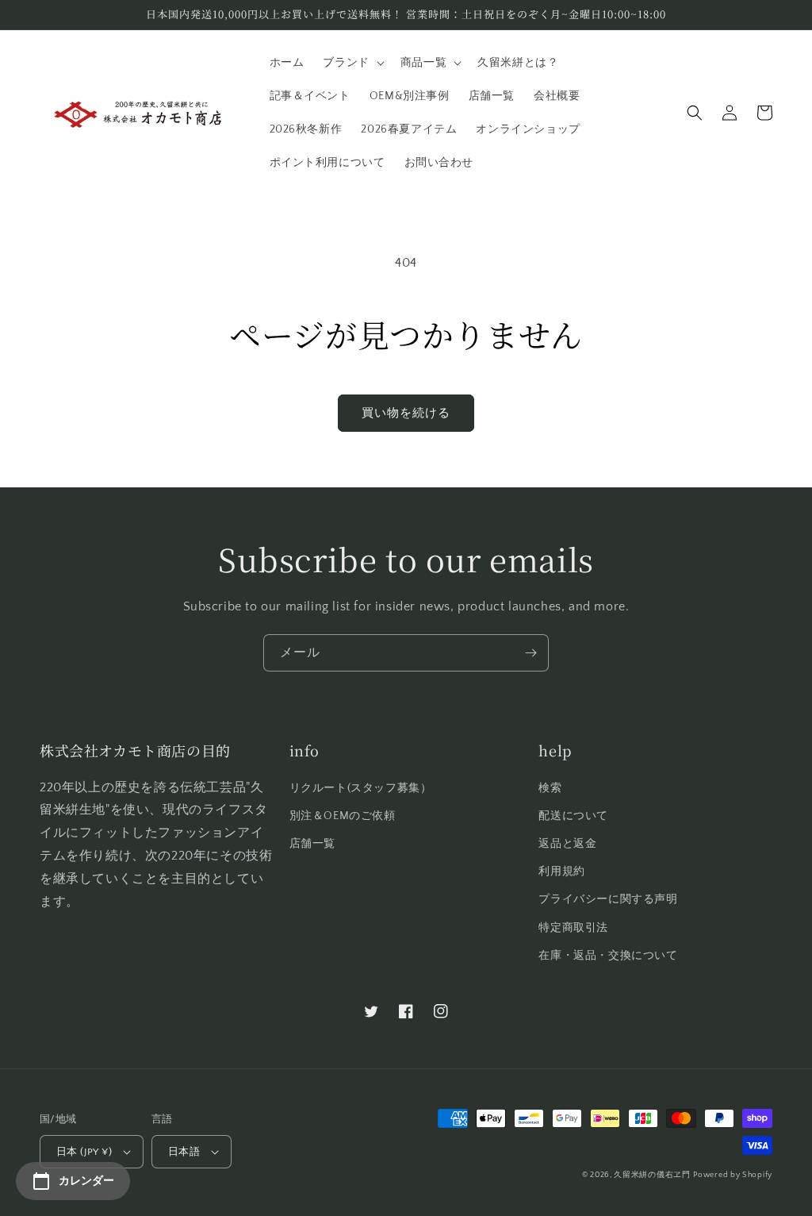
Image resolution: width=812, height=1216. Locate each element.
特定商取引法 (573, 928)
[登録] (530, 652)
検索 (549, 788)
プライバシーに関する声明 (607, 899)
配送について (573, 816)
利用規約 (561, 871)
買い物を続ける (406, 413)
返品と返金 (567, 843)
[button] (351, 62)
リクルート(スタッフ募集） (360, 788)
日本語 (184, 1151)
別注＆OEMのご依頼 (342, 816)
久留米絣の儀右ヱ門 (652, 1175)
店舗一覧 (312, 843)
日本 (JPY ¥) (84, 1151)
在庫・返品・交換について (607, 955)
